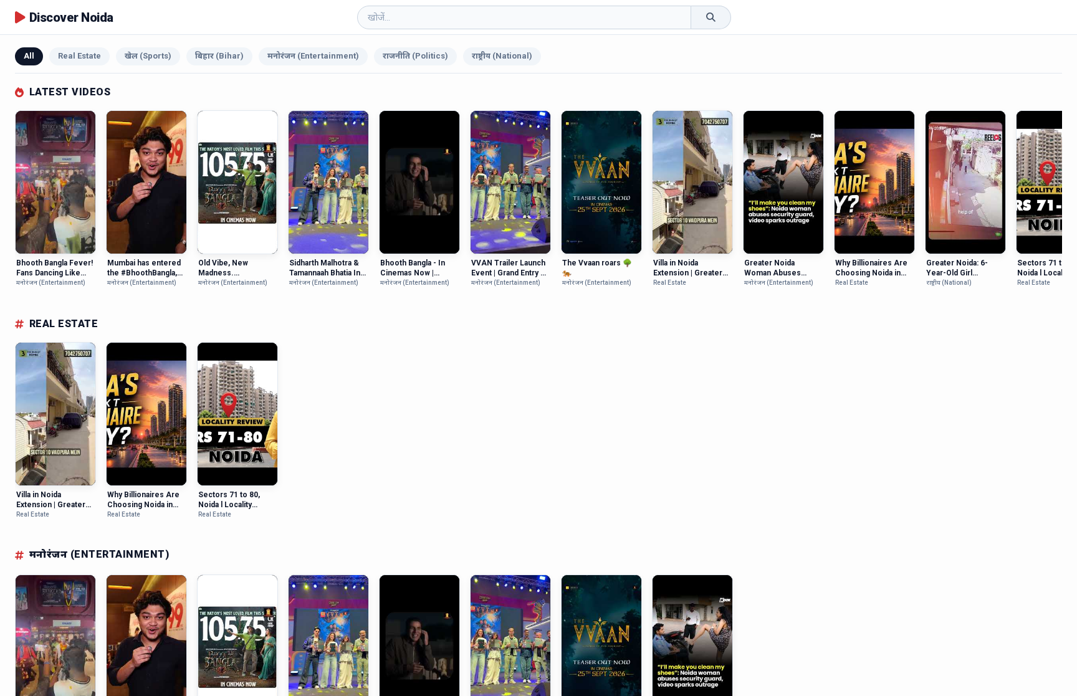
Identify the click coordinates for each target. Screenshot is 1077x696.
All (29, 55)
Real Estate (79, 55)
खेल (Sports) (148, 55)
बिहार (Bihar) (219, 55)
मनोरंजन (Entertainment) (313, 55)
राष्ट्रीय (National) (502, 55)
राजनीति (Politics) (415, 55)
